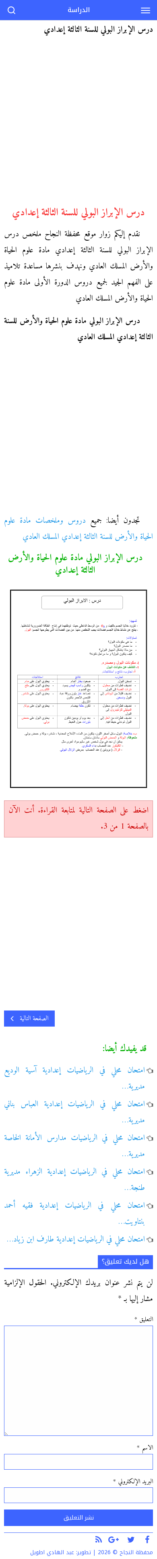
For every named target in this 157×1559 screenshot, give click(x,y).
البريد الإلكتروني (133, 1481)
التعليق (143, 1319)
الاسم (145, 1448)
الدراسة (79, 10)
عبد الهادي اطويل (52, 1552)
